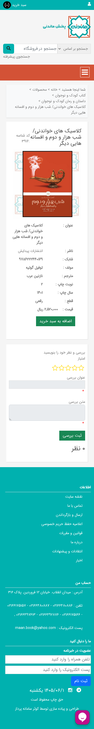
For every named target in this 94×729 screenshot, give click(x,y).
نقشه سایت (74, 496)
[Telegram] (79, 690)
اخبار (79, 560)
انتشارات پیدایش (30, 251)
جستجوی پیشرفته (16, 56)
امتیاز (81, 358)
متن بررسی (77, 402)
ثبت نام (80, 681)
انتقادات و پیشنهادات (67, 551)
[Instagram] (70, 690)
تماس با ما (75, 506)
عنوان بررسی (76, 377)
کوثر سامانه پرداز (27, 709)
